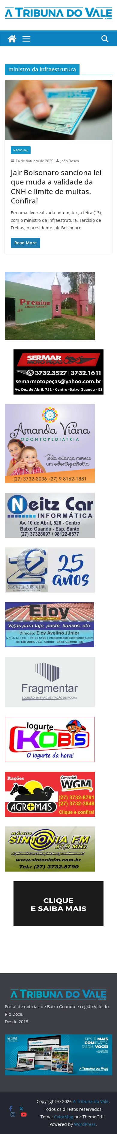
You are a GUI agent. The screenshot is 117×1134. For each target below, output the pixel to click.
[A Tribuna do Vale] (12, 39)
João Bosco (70, 160)
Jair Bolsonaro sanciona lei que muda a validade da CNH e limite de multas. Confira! (56, 186)
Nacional (20, 150)
